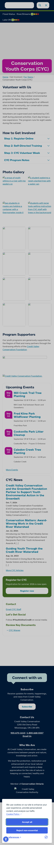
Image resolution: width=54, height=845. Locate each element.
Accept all (27, 822)
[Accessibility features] (6, 839)
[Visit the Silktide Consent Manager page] (46, 837)
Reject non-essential (27, 830)
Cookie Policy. (13, 814)
